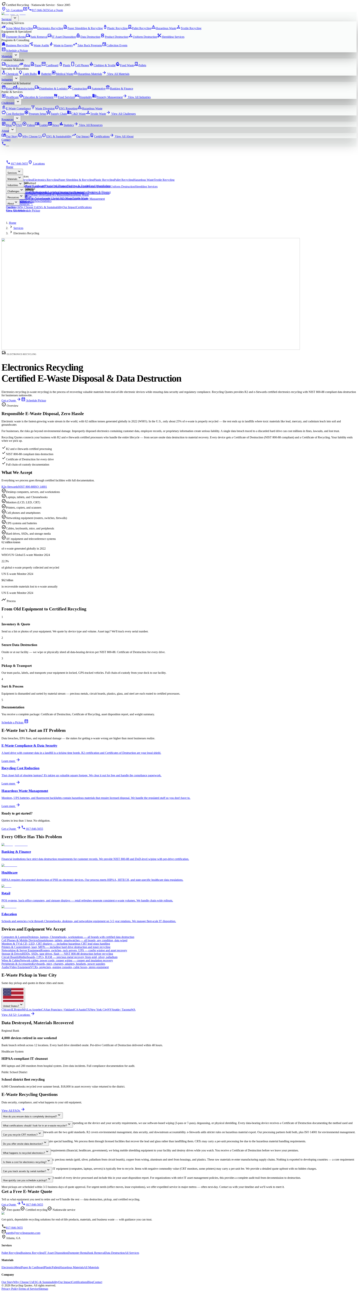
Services (6, 19)
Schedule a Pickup (14, 50)
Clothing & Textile (102, 65)
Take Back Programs (87, 45)
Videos (28, 125)
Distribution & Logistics (51, 88)
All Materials (91, 1267)
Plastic (64, 65)
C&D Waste (76, 113)
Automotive (96, 88)
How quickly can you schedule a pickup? (27, 1179)
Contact (5, 139)
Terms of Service (29, 1288)
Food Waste (125, 65)
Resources (7, 119)
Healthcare (10, 97)
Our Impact (81, 136)
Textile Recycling (188, 28)
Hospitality (83, 97)
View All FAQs (13, 1110)
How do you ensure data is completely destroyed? (32, 1115)
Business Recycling (15, 45)
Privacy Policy (10, 1288)
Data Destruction (88, 36)
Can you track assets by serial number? (27, 1170)
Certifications (100, 136)
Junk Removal (36, 36)
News (53, 125)
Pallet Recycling (139, 28)
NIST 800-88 (26, 486)
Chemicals (9, 73)
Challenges (7, 102)
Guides (41, 125)
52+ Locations (12, 10)
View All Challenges (121, 113)
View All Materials (115, 73)
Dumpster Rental (13, 36)
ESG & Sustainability (57, 136)
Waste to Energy (61, 45)
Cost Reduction (12, 113)
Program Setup (35, 113)
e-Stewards (11, 486)
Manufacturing (24, 88)
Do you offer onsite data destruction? (25, 1142)
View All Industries (137, 97)
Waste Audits (39, 45)
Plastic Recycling (115, 28)
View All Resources (88, 125)
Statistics (66, 125)
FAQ (17, 125)
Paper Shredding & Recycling (83, 28)
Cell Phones (79, 65)
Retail (7, 88)
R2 (3, 486)
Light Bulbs (27, 73)
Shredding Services (170, 36)
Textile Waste (96, 113)
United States (13, 1004)
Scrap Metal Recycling (17, 28)
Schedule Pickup (30, 210)
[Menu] (7, 146)
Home (9, 167)
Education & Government (36, 97)
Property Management (107, 97)
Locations (36, 163)
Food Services (64, 97)
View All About (122, 136)
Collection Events (114, 45)
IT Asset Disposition (61, 36)
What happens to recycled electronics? (26, 1151)
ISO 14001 (40, 486)
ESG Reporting (66, 108)
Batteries (44, 73)
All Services (132, 1252)
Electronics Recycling (48, 28)
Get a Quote (56, 10)
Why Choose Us (30, 136)
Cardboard (49, 65)
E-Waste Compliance (16, 108)
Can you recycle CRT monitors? (22, 1133)
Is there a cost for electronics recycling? (27, 1161)
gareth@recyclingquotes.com (23, 1232)
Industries (6, 79)
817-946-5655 (38, 10)
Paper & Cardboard (32, 1267)
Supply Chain (56, 113)
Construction (77, 88)
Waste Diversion (43, 108)
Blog (6, 125)
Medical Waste (62, 73)
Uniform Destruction (142, 36)
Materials (6, 56)
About (5, 130)
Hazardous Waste (163, 28)
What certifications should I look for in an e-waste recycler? (37, 1124)
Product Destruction (114, 36)
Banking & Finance (119, 88)
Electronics (10, 65)
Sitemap (43, 1288)
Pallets (140, 65)
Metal (24, 65)
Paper (35, 65)
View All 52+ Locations (18, 1014)
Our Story (9, 136)
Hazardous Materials (87, 73)
